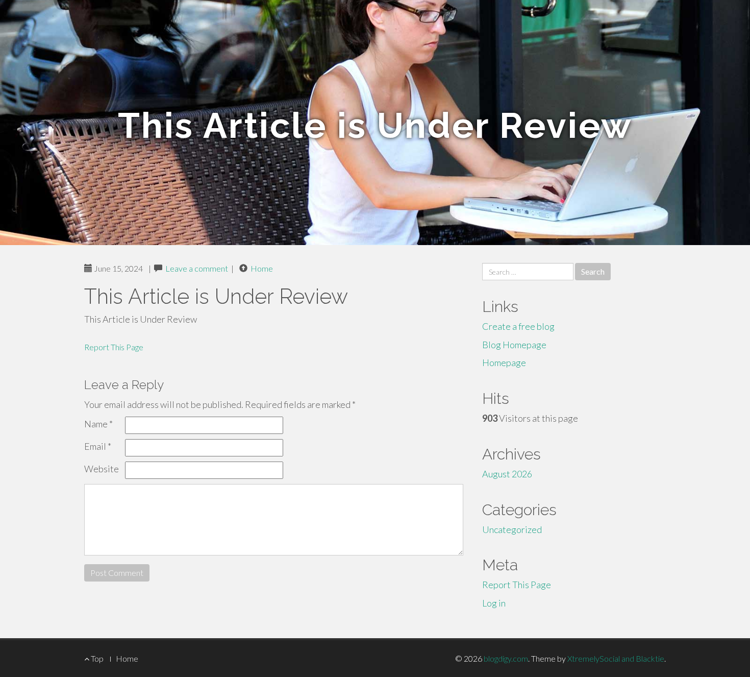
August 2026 (507, 473)
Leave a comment (196, 268)
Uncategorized (512, 529)
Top (96, 658)
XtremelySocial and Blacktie (615, 658)
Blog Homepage (514, 344)
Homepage (504, 362)
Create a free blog (518, 326)
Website (101, 468)
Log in (494, 603)
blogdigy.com (506, 658)
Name (98, 423)
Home (262, 268)
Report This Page (113, 347)
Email (97, 446)
